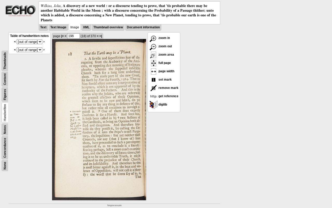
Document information (143, 27)
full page (164, 63)
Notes (5, 129)
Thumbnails (5, 60)
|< (62, 36)
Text (43, 27)
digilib (162, 104)
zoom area (166, 54)
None (5, 166)
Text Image (58, 27)
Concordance (5, 148)
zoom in (164, 38)
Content (5, 79)
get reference (168, 96)
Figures (5, 94)
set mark (165, 79)
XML (86, 27)
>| (100, 36)
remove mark (168, 88)
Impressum (114, 205)
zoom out (165, 46)
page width (166, 71)
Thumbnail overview (108, 27)
